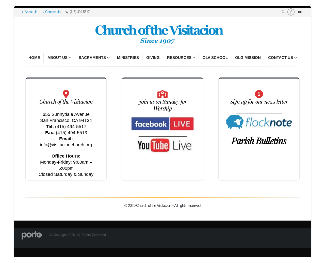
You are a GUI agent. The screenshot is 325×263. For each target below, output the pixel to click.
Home (34, 57)
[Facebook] (291, 12)
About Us (31, 12)
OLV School (215, 57)
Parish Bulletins (259, 140)
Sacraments (92, 57)
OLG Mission (248, 57)
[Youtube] (299, 12)
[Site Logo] (158, 35)
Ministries (128, 57)
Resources (179, 57)
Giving (153, 57)
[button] (283, 12)
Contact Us (52, 12)
